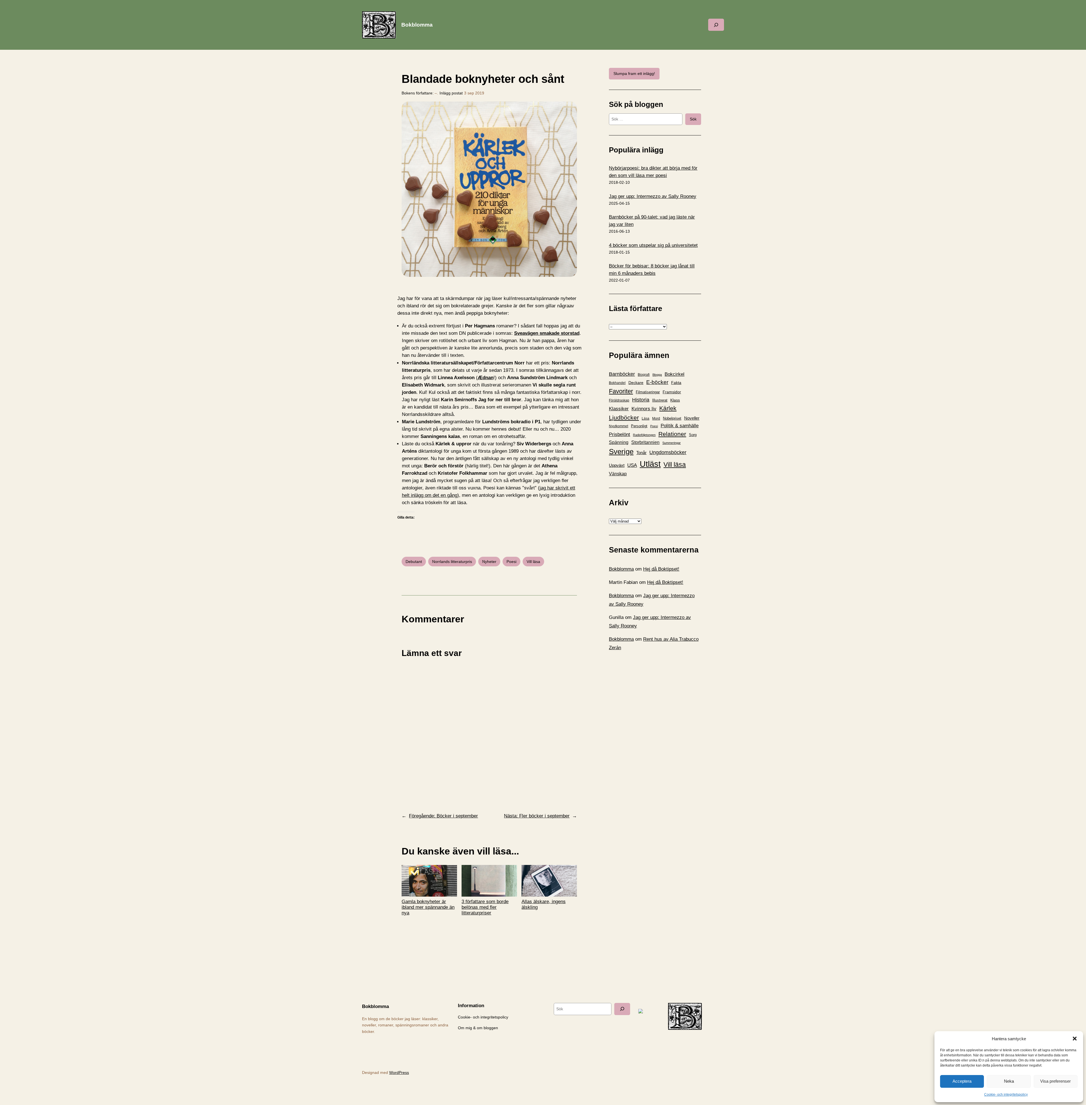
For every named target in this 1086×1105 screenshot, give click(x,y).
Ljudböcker (624, 417)
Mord (656, 418)
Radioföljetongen (644, 435)
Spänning (618, 442)
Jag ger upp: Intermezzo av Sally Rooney (652, 196)
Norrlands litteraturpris (452, 561)
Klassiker (619, 408)
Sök (693, 119)
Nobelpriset (672, 418)
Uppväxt (616, 465)
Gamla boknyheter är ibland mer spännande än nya (428, 907)
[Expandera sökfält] (716, 25)
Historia (640, 400)
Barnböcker (622, 374)
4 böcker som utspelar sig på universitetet (653, 245)
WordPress (399, 1072)
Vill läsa (533, 561)
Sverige (621, 452)
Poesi (511, 561)
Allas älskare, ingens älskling (544, 904)
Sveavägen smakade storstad (546, 333)
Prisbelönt (619, 434)
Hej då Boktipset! (661, 569)
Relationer (672, 434)
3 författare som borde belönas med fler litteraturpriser (485, 907)
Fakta (676, 382)
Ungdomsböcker (667, 452)
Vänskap (618, 473)
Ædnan (486, 377)
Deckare (635, 382)
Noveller (691, 418)
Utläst (650, 464)
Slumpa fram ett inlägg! (634, 73)
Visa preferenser (1055, 1081)
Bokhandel (617, 383)
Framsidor (672, 392)
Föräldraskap (619, 400)
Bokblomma (417, 25)
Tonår (641, 452)
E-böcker (657, 382)
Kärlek (667, 408)
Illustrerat (659, 400)
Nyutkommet (618, 426)
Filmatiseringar (648, 392)
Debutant (414, 561)
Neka (1009, 1081)
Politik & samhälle (680, 425)
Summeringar (671, 442)
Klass (675, 400)
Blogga (657, 374)
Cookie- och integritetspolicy (1006, 1095)
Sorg (693, 435)
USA (632, 465)
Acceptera (962, 1081)
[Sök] (622, 1009)
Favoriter (621, 391)
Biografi (644, 375)
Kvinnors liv (644, 408)
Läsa (645, 418)
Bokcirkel (674, 374)
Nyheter (489, 561)
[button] (1075, 1038)
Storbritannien (645, 442)
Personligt (639, 426)
